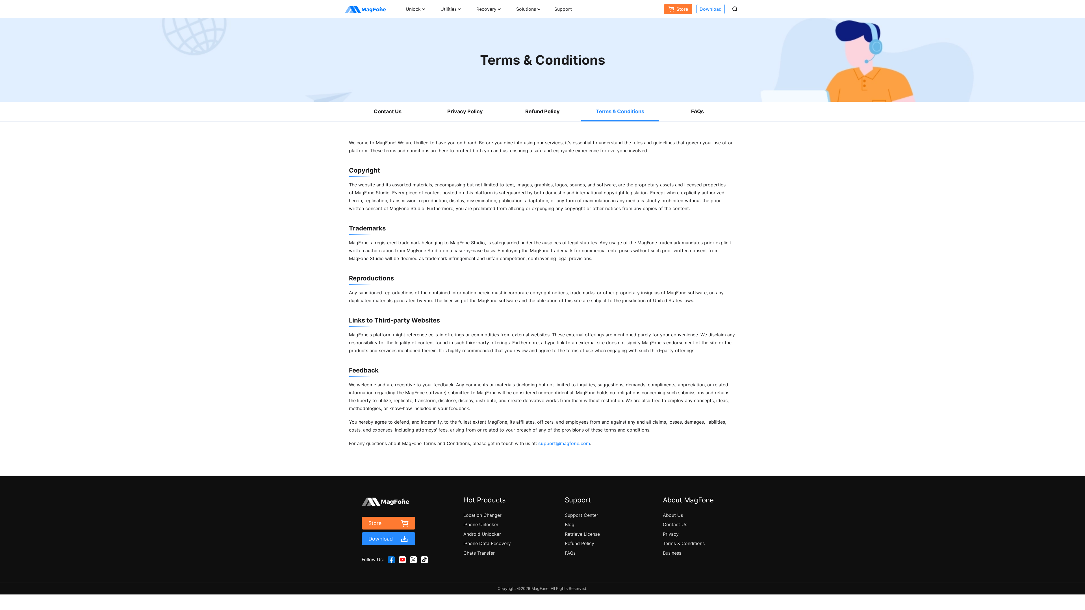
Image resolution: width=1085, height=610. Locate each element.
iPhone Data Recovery (487, 543)
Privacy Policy (465, 111)
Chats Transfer (479, 553)
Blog (569, 524)
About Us (673, 515)
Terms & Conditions (620, 111)
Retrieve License (582, 534)
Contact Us (388, 111)
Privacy (671, 534)
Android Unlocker (482, 534)
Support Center (581, 515)
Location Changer (482, 515)
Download (711, 9)
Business (672, 553)
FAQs (697, 111)
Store (682, 9)
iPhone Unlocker (480, 524)
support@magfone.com (564, 443)
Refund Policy (542, 111)
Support (563, 9)
